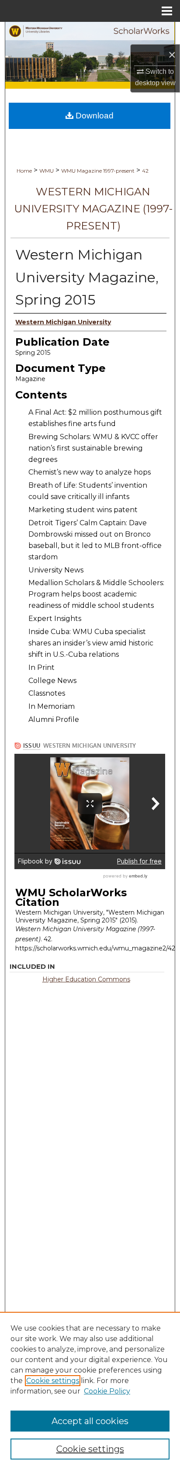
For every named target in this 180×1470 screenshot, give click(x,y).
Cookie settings (52, 1380)
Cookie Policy (107, 1391)
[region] (90, 1391)
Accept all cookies (90, 1421)
